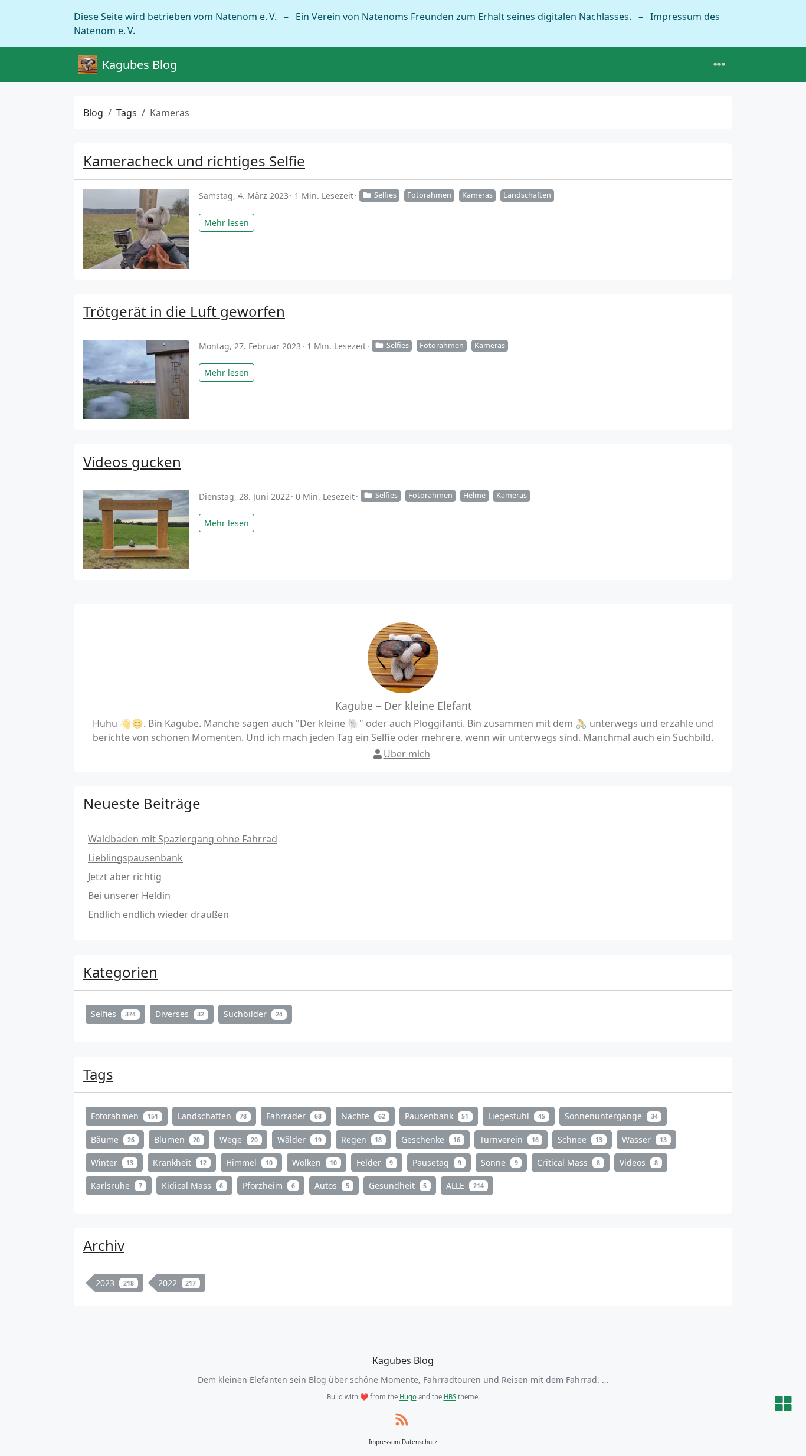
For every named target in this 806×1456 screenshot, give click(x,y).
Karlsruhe (116, 1185)
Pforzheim (269, 1185)
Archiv (103, 1245)
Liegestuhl (516, 1115)
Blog (93, 112)
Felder (375, 1162)
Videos (639, 1162)
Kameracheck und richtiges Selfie (194, 160)
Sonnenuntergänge (611, 1115)
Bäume (113, 1139)
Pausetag (436, 1162)
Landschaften (527, 195)
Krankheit (180, 1162)
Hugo (408, 1396)
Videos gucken (132, 461)
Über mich (407, 753)
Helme (474, 495)
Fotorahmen (429, 195)
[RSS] (402, 1420)
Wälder (299, 1139)
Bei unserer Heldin (129, 895)
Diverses (180, 1013)
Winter (112, 1162)
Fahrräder (294, 1115)
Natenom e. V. (246, 16)
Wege (238, 1139)
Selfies (385, 195)
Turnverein (509, 1139)
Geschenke (430, 1139)
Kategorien (120, 972)
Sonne (499, 1162)
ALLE (465, 1185)
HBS (450, 1396)
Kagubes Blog (139, 65)
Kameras (477, 195)
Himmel (249, 1162)
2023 (115, 1282)
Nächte (363, 1115)
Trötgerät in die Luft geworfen (184, 311)
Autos (331, 1185)
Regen (361, 1139)
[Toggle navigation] (719, 64)
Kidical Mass (193, 1185)
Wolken (314, 1162)
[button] (783, 1404)
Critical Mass (568, 1162)
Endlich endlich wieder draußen (158, 914)
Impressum (384, 1442)
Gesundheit (398, 1185)
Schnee (580, 1139)
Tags (126, 112)
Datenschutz (419, 1442)
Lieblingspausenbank (135, 857)
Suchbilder (253, 1013)
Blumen (177, 1139)
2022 (177, 1282)
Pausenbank (437, 1115)
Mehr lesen (226, 222)
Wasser (644, 1139)
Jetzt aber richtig (125, 876)
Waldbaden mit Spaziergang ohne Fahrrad (182, 838)
